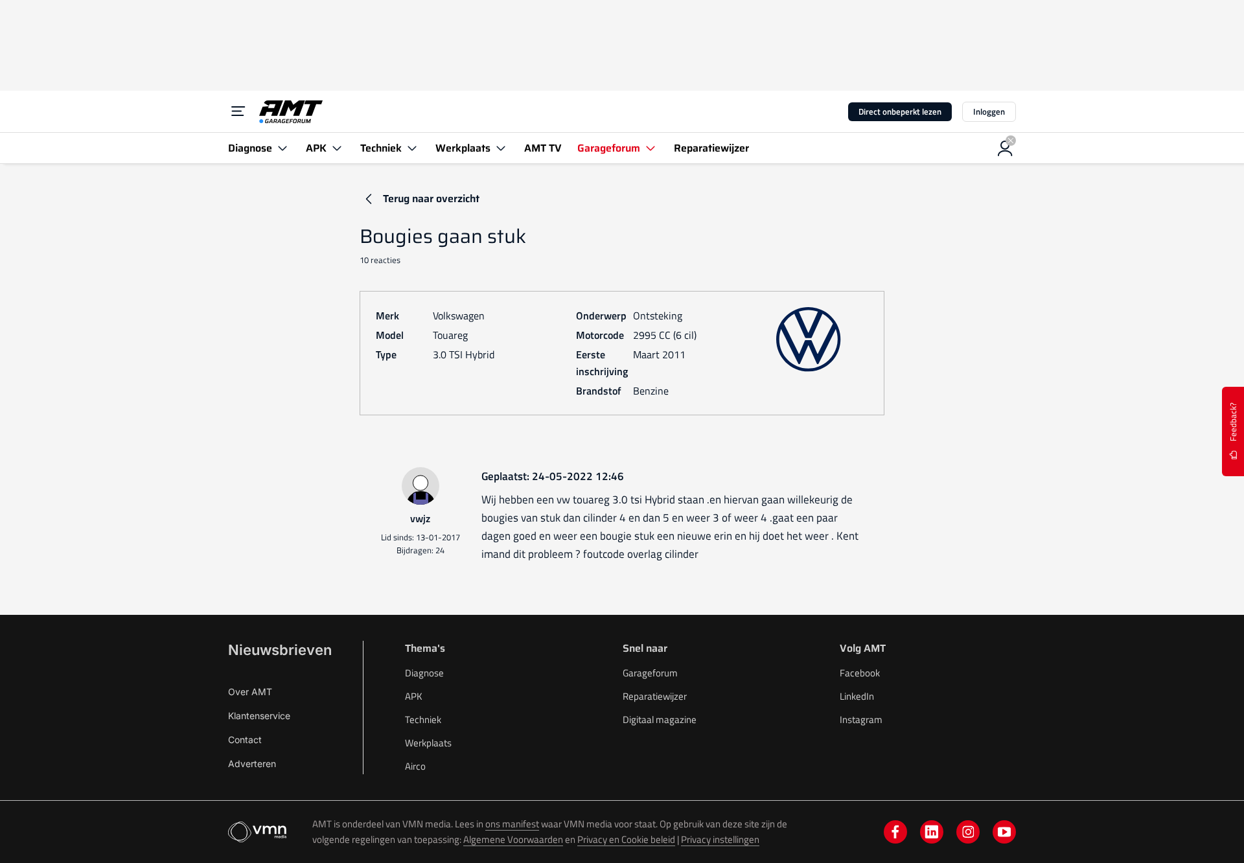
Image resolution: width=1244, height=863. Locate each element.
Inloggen (989, 111)
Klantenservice (259, 715)
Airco (415, 766)
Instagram (861, 719)
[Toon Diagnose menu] (282, 148)
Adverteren (252, 763)
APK (413, 696)
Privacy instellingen (720, 839)
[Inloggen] (1005, 148)
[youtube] (1004, 832)
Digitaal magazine (660, 719)
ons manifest (512, 823)
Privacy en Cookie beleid (626, 839)
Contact (245, 739)
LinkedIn (857, 696)
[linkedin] (931, 832)
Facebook (860, 672)
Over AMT (250, 691)
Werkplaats (428, 742)
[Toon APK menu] (337, 148)
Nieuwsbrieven (280, 649)
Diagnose (424, 672)
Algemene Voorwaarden (513, 839)
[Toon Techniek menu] (412, 148)
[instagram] (968, 832)
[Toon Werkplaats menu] (501, 148)
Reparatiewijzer (655, 696)
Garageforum (650, 672)
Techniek (423, 719)
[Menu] (238, 111)
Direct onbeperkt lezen (899, 111)
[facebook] (895, 832)
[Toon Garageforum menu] (650, 148)
